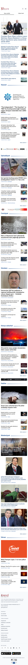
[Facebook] (5, 648)
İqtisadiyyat (5, 156)
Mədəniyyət (5, 435)
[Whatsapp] (2, 648)
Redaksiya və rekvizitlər (5, 622)
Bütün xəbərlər (23, 142)
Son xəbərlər (3, 613)
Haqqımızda (3, 620)
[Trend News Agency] (4, 595)
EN (11, 662)
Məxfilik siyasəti (4, 637)
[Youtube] (11, 648)
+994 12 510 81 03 (4, 605)
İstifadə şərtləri (4, 635)
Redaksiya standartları (5, 626)
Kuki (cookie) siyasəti (5, 641)
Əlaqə (2, 624)
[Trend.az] (5, 9)
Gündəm (4, 268)
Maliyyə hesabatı (4, 630)
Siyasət (4, 85)
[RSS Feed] (19, 648)
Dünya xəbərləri (7, 326)
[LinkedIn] (16, 648)
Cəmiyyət (4, 213)
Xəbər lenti (21, 13)
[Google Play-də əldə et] (16, 653)
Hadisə (3, 383)
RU (16, 662)
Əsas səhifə (7, 13)
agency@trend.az (4, 607)
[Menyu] (25, 9)
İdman (3, 537)
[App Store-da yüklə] (6, 653)
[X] (8, 648)
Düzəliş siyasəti (4, 628)
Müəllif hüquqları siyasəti (6, 639)
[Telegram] (14, 648)
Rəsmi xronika (4, 615)
